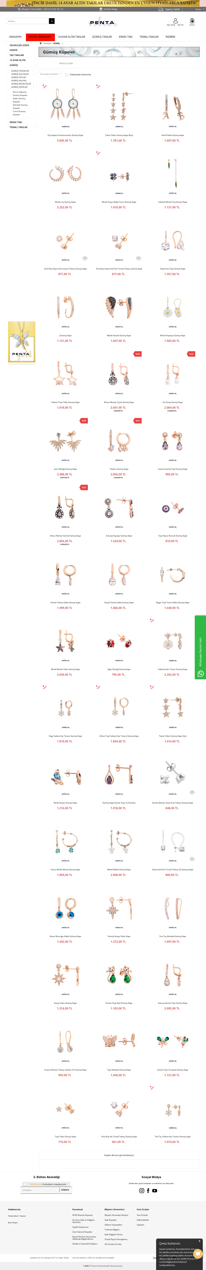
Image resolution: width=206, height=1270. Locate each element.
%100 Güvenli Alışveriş (82, 1215)
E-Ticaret (93, 1266)
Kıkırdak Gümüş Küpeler (20, 106)
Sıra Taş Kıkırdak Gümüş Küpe (172, 936)
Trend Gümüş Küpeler (19, 113)
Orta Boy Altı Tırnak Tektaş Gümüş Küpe (119, 1136)
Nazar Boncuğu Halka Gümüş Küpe (65, 936)
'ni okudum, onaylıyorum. (48, 1184)
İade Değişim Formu (114, 1234)
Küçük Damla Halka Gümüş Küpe (119, 602)
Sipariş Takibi (172, 9)
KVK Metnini (36, 1184)
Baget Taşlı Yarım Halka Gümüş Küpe (172, 602)
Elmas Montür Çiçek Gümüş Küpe (119, 402)
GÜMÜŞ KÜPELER (19, 87)
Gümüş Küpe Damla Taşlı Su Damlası (119, 803)
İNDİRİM (170, 37)
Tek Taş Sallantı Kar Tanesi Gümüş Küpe (173, 1136)
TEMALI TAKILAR (149, 37)
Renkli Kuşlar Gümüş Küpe (65, 803)
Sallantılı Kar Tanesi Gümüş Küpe (172, 669)
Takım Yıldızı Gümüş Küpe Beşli (119, 135)
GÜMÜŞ (14, 65)
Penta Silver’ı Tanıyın (17, 1216)
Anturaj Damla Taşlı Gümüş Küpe (172, 1003)
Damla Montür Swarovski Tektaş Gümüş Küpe (172, 803)
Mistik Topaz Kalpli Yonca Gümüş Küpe (119, 202)
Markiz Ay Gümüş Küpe (65, 202)
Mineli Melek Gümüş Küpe (119, 869)
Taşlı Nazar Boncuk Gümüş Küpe (172, 536)
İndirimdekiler (143, 1220)
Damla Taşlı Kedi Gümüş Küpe (119, 1003)
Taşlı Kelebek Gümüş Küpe (119, 1070)
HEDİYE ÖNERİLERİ (39, 37)
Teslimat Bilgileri (112, 1229)
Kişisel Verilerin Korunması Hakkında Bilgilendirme (84, 1237)
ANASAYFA (15, 37)
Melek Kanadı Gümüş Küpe (119, 335)
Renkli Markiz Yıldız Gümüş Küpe (65, 669)
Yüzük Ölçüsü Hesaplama (116, 1239)
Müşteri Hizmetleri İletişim (116, 1215)
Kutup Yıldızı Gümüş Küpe (65, 1003)
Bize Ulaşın (13, 1223)
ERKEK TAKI (125, 37)
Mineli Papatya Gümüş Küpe (172, 335)
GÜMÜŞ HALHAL (19, 80)
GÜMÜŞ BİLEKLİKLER (21, 83)
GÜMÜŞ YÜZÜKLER (20, 70)
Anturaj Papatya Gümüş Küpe (119, 536)
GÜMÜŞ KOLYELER (20, 74)
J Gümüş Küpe (65, 335)
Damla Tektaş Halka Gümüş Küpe (65, 602)
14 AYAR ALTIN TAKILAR (71, 37)
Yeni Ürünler (142, 1215)
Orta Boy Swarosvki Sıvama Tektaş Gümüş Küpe (65, 269)
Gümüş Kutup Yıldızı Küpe (119, 936)
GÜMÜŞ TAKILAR (102, 37)
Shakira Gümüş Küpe (119, 469)
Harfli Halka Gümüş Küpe (172, 135)
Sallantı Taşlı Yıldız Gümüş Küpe (65, 402)
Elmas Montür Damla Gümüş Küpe (65, 536)
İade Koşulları (111, 1220)
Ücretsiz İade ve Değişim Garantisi (83, 1221)
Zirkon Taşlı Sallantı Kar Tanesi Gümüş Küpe (119, 736)
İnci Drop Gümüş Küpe (173, 402)
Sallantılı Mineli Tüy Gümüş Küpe (172, 202)
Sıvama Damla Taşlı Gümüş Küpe (172, 469)
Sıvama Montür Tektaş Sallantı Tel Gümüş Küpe (65, 1070)
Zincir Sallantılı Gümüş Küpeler (20, 94)
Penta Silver (66, 63)
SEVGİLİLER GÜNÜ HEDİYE (19, 48)
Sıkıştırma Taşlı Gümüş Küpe (172, 269)
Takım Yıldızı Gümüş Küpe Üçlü (173, 736)
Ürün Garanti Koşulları (82, 1231)
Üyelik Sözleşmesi (80, 1227)
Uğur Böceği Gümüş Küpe (119, 669)
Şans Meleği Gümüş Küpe (65, 469)
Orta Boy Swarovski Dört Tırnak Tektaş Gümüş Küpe (119, 269)
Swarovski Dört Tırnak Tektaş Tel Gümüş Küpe (172, 869)
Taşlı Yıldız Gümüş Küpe (65, 1136)
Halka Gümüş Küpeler (19, 100)
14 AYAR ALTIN (18, 60)
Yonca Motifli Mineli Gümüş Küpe (65, 869)
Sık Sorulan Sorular (113, 1244)
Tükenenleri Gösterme (80, 74)
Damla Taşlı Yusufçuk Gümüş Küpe (172, 1070)
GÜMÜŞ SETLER (18, 77)
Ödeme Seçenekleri (113, 1224)
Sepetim (140, 1224)
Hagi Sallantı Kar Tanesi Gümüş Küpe (65, 736)
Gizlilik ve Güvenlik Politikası (84, 1243)
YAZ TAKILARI (17, 55)
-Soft (86, 1266)
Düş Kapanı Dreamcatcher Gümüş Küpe (65, 135)
